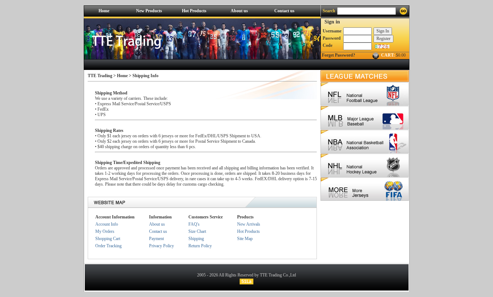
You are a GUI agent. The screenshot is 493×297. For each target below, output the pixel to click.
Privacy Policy (161, 245)
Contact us (284, 10)
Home (104, 10)
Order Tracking (108, 245)
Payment (156, 238)
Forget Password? (338, 55)
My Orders (104, 231)
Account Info (106, 224)
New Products (149, 10)
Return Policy (200, 245)
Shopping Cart (107, 238)
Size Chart (197, 231)
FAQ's (194, 224)
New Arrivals (248, 224)
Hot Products (194, 10)
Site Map (245, 238)
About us (239, 10)
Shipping (196, 238)
